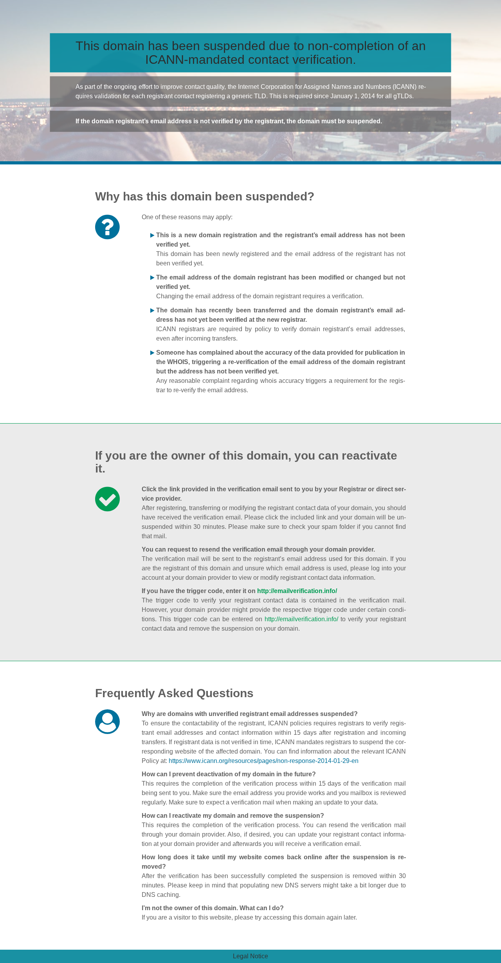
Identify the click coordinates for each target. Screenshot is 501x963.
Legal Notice (250, 956)
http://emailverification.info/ (297, 591)
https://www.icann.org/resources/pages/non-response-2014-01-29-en (264, 760)
